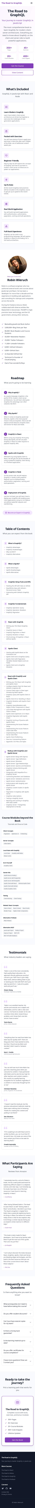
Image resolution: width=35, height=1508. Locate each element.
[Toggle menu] (31, 3)
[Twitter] (3, 1488)
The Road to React (7, 1470)
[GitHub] (6, 1488)
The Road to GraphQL (12, 3)
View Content (17, 72)
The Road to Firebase (8, 1479)
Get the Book (17, 1440)
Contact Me (5, 1492)
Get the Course (17, 66)
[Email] (10, 1488)
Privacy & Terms (7, 1494)
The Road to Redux (8, 1473)
